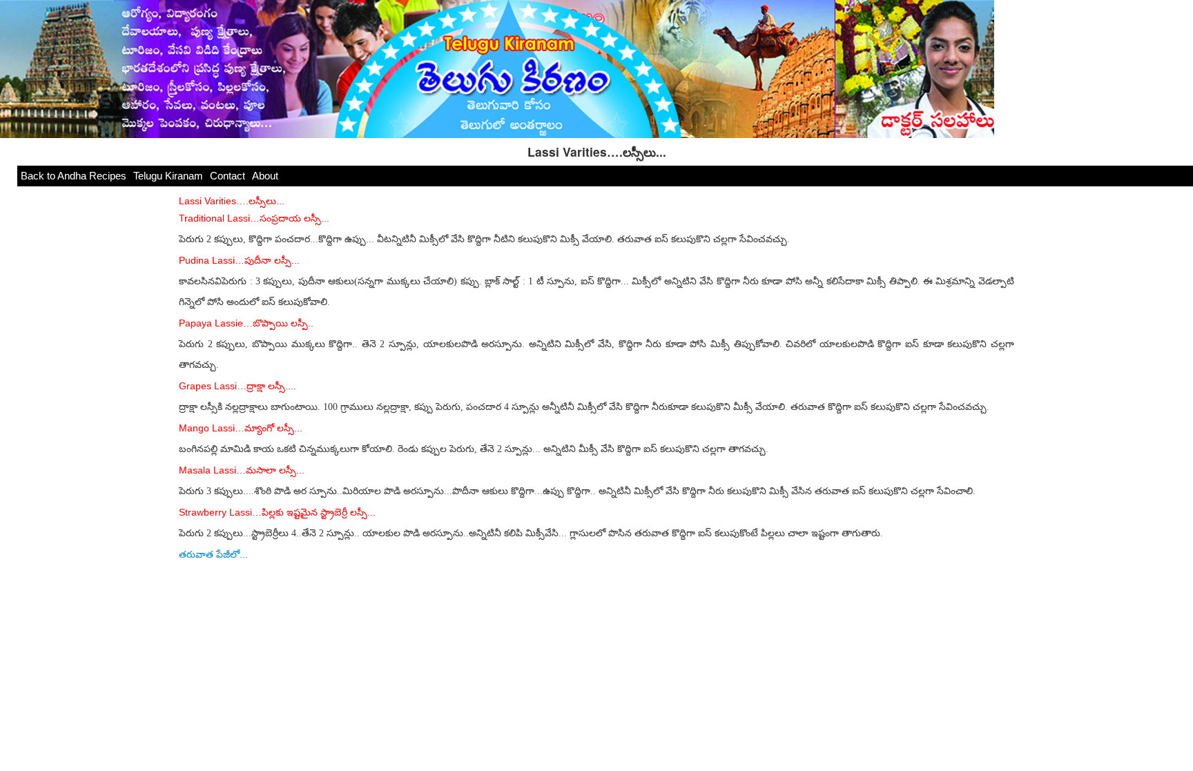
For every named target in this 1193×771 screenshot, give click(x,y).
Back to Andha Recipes (73, 176)
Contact (227, 176)
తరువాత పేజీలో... (213, 554)
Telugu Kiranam (168, 176)
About (265, 176)
